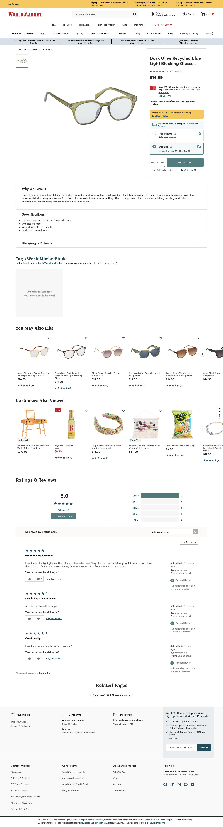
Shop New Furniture (188, 42)
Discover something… (86, 14)
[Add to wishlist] (49, 338)
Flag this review (53, 578)
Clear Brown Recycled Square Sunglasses (106, 374)
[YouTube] (192, 784)
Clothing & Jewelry (31, 49)
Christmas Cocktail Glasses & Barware (111, 695)
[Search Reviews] (195, 531)
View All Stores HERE (123, 724)
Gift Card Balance (20, 784)
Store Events (119, 790)
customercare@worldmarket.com (78, 732)
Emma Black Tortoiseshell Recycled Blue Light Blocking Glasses (68, 375)
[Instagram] (179, 784)
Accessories (47, 49)
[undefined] (203, 33)
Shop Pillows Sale (85, 42)
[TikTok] (172, 784)
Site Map (117, 784)
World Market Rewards (73, 771)
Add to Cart (185, 162)
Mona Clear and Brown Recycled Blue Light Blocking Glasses (33, 374)
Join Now (99, 5)
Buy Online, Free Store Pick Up (25, 796)
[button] (16, 33)
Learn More (190, 5)
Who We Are (119, 771)
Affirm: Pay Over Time (21, 802)
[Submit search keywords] (135, 14)
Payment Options (19, 790)
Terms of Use (100, 823)
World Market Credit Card (75, 784)
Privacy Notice (83, 823)
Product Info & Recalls (21, 809)
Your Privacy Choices (159, 823)
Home (18, 49)
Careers (117, 778)
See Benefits (165, 95)
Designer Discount (71, 790)
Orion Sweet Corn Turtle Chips (180, 445)
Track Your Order (19, 721)
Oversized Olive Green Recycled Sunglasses (144, 374)
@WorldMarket (170, 774)
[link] (207, 14)
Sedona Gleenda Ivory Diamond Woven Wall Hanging (144, 446)
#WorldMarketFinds (189, 774)
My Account (16, 771)
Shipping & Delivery (20, 778)
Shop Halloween (137, 42)
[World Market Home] (25, 14)
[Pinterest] (186, 784)
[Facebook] (165, 784)
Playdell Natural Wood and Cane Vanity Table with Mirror (33, 446)
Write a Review (63, 516)
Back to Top (45, 673)
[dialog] (111, 821)
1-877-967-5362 (69, 724)
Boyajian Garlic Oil (64, 445)
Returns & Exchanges (21, 726)
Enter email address (181, 747)
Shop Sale (34, 42)
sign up (204, 747)
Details (160, 5)
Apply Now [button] (164, 92)
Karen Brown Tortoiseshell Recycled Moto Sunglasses (179, 374)
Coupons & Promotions (73, 778)
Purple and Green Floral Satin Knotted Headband (106, 446)
